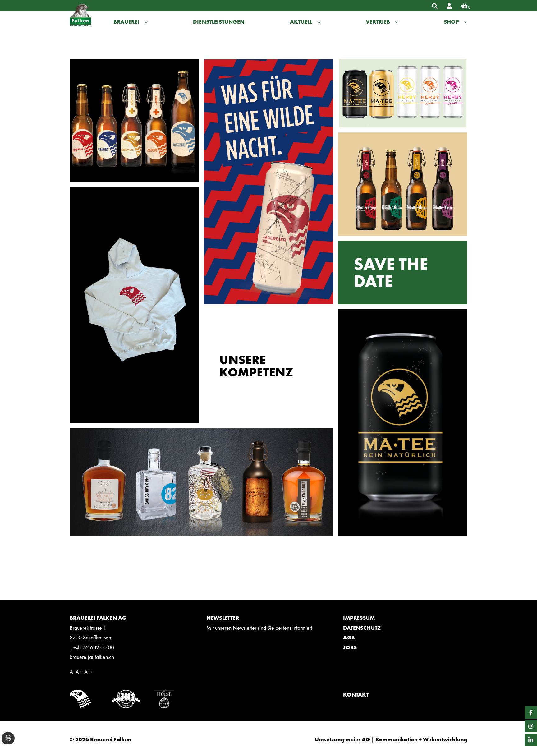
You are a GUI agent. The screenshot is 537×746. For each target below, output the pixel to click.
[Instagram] (531, 726)
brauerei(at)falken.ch (92, 657)
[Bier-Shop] (445, 6)
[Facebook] (531, 712)
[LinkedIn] (531, 740)
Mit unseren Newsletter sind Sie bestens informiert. (260, 627)
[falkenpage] (85, 21)
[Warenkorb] (459, 6)
